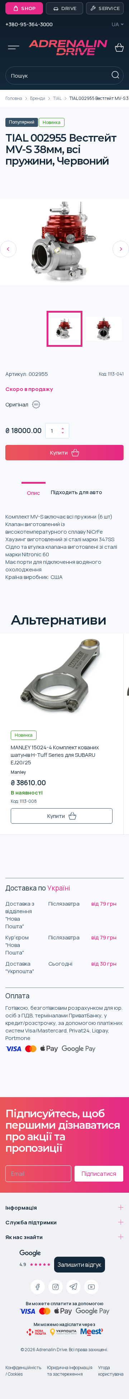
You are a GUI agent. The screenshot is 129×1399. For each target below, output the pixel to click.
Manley (18, 772)
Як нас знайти (24, 1237)
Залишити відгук (79, 1265)
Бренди (37, 98)
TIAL (57, 98)
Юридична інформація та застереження (69, 1371)
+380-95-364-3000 (29, 24)
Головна (13, 98)
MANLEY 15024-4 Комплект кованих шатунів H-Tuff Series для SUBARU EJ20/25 (55, 755)
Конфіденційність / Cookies (23, 1371)
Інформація (21, 1207)
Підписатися (99, 1174)
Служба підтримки (31, 1222)
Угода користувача (111, 1371)
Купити (59, 452)
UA (115, 24)
